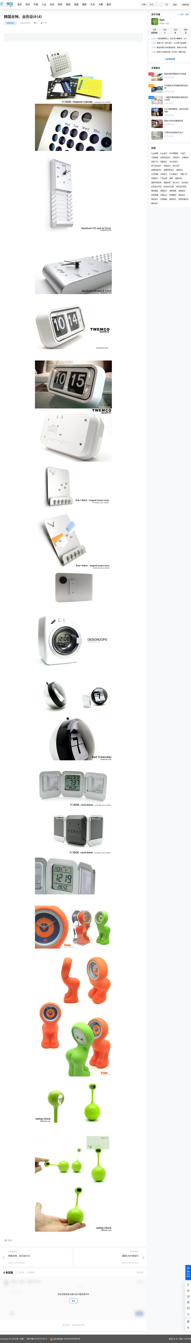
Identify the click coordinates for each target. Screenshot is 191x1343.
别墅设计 (163, 162)
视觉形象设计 (184, 199)
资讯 (27, 4)
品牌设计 (179, 170)
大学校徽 (154, 174)
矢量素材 (172, 195)
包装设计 (167, 166)
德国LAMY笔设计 (130, 1255)
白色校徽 (154, 195)
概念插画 (154, 191)
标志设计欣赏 (181, 187)
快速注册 (185, 5)
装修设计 (172, 199)
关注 (182, 14)
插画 (76, 4)
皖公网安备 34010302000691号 (67, 1339)
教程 (68, 4)
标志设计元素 (169, 187)
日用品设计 (10, 23)
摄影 (84, 4)
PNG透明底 (173, 153)
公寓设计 (185, 157)
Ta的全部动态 (170, 59)
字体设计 (163, 174)
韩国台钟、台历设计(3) (19, 1255)
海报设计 (163, 191)
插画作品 (178, 178)
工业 (44, 4)
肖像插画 (163, 199)
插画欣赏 (167, 183)
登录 (175, 5)
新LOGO (176, 183)
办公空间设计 (156, 166)
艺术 (92, 4)
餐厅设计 (154, 203)
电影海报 (172, 191)
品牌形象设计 (156, 170)
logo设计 (163, 153)
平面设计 (154, 178)
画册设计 (182, 191)
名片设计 (176, 166)
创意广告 (154, 162)
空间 (52, 4)
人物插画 (154, 157)
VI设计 (183, 153)
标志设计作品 (156, 187)
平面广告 (183, 174)
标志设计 (185, 183)
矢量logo (163, 195)
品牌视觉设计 (169, 170)
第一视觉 (20, 1339)
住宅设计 (176, 157)
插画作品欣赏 (156, 183)
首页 (19, 4)
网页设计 (154, 199)
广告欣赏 (163, 178)
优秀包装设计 (165, 157)
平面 (36, 4)
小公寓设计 (173, 174)
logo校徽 (154, 153)
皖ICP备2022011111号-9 (37, 1339)
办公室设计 (173, 162)
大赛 (100, 4)
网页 (60, 4)
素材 (109, 4)
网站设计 (182, 195)
